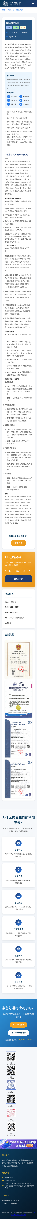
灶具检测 (8, 623)
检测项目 (11, 10)
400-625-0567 (25, 1040)
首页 (3, 10)
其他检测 (19, 10)
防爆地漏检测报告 (11, 612)
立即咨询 (18, 543)
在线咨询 (18, 578)
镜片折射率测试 (10, 602)
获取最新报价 (20, 1033)
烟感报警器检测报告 (12, 607)
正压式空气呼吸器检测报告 (14, 618)
